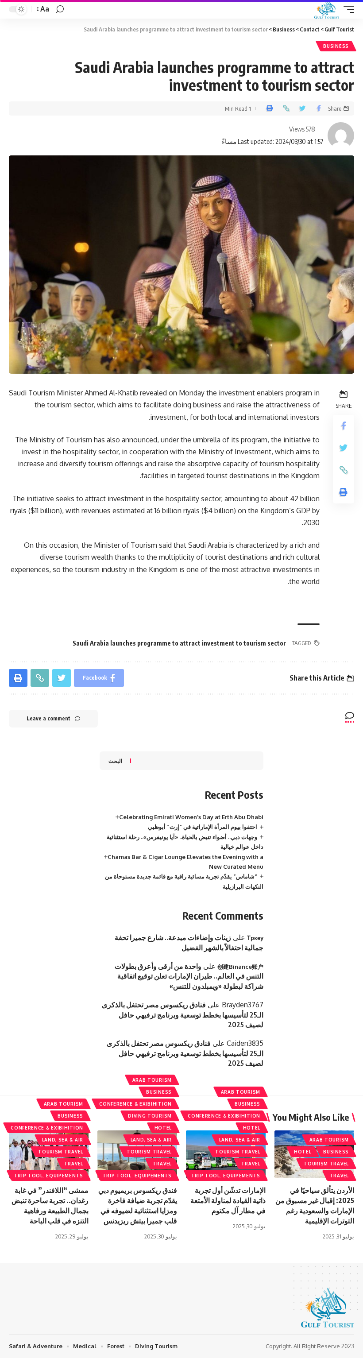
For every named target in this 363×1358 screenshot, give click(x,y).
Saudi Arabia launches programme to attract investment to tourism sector (179, 643)
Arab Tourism (329, 1139)
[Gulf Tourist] (326, 9)
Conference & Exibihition (224, 1115)
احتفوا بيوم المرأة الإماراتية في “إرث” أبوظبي (202, 826)
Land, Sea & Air (240, 1139)
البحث (115, 761)
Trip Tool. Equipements (225, 1175)
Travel (339, 1175)
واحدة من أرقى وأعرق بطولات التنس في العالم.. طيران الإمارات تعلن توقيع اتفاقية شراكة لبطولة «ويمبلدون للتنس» (189, 976)
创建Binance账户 (240, 966)
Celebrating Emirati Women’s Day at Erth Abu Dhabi (191, 816)
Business (336, 46)
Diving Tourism (150, 1115)
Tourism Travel (326, 1163)
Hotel (303, 1151)
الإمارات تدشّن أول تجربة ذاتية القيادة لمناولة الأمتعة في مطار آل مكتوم (228, 1200)
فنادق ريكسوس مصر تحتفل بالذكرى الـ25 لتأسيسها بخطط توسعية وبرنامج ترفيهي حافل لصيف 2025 (182, 1014)
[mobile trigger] (346, 9)
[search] (60, 9)
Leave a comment (48, 718)
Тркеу (255, 937)
